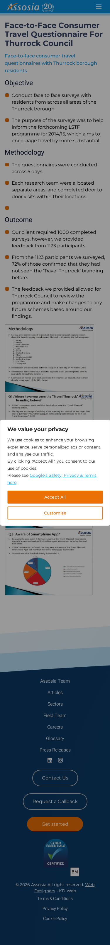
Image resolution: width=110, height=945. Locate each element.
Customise (55, 513)
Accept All (55, 497)
